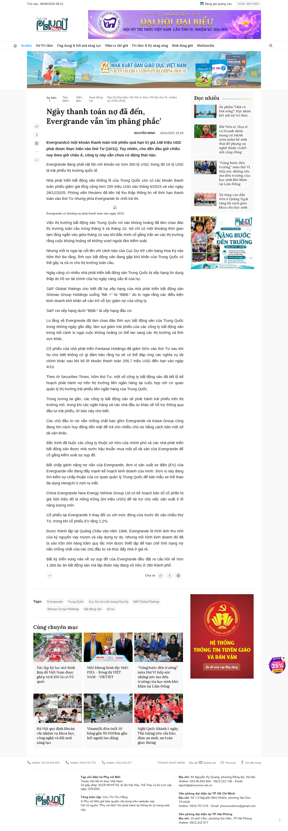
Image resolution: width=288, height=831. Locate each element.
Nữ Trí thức (44, 45)
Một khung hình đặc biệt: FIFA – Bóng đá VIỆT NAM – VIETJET (108, 672)
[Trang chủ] (15, 45)
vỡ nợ (110, 609)
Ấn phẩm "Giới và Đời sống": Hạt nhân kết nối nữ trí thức (235, 111)
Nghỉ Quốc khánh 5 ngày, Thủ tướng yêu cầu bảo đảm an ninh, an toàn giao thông (158, 735)
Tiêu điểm (65, 99)
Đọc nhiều (206, 98)
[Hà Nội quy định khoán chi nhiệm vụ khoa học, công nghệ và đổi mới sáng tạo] (57, 708)
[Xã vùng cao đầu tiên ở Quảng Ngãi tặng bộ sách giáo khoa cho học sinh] (205, 199)
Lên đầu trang (252, 762)
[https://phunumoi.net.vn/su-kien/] (36, 160)
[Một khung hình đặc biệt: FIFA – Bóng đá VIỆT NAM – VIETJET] (108, 647)
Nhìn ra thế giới (116, 45)
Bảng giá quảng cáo (218, 3)
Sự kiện (26, 45)
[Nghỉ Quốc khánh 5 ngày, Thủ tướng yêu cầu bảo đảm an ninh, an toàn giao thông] (158, 708)
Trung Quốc (76, 601)
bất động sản (93, 609)
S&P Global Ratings (146, 601)
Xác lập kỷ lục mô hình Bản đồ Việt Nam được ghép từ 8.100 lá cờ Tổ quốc (56, 674)
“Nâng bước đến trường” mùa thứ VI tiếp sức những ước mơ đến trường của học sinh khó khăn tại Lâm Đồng (234, 173)
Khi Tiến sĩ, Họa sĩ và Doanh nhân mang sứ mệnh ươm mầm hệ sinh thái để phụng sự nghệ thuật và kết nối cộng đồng (233, 139)
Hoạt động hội (96, 99)
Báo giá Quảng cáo (202, 762)
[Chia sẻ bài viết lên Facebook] (36, 134)
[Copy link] (36, 126)
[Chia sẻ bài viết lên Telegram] (36, 143)
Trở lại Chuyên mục (49, 575)
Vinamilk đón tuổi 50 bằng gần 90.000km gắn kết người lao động (107, 733)
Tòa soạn (230, 762)
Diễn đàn (79, 99)
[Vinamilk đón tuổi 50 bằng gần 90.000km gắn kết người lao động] (108, 708)
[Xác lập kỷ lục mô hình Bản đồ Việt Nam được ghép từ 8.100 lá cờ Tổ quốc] (57, 647)
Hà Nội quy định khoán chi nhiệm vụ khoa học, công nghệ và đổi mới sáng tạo (56, 735)
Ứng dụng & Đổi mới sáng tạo (79, 45)
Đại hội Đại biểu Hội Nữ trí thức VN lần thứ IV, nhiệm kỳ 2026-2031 (142, 99)
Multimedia (205, 45)
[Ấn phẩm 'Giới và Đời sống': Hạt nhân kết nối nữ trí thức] (205, 111)
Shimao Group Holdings (63, 609)
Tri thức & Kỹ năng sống (150, 45)
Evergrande (55, 601)
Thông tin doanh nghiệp (171, 762)
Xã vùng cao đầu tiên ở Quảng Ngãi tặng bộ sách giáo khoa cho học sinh (233, 200)
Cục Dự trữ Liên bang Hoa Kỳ (108, 601)
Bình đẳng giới (182, 45)
